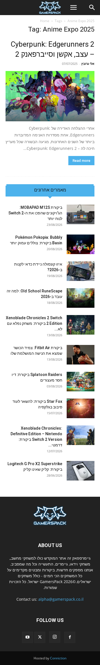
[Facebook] (69, 637)
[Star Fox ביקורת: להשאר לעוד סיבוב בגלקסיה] (80, 408)
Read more (81, 160)
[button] (73, 7)
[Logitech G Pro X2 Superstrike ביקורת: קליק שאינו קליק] (80, 471)
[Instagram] (54, 637)
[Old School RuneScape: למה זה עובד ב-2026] (80, 298)
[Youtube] (27, 637)
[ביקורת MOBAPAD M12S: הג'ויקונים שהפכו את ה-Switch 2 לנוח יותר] (80, 214)
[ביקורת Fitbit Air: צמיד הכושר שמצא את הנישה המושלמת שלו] (80, 355)
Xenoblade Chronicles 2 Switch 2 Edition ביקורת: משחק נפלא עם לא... (34, 323)
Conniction (58, 658)
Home (44, 20)
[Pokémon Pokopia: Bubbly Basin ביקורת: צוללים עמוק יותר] (80, 244)
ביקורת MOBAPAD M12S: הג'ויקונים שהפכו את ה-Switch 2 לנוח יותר (35, 213)
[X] (39, 637)
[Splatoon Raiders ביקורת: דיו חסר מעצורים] (80, 381)
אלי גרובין (87, 63)
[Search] (92, 7)
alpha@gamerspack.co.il (61, 599)
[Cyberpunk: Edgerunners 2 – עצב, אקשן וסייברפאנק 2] (50, 96)
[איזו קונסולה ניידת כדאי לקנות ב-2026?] (80, 271)
